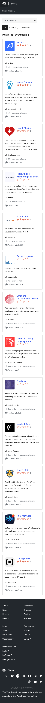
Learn (4, 626)
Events (27, 630)
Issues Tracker (24, 82)
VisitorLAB (22, 216)
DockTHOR (22, 470)
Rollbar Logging (25, 256)
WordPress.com (10, 646)
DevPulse (22, 381)
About (5, 605)
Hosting (5, 614)
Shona (11, 670)
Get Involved (29, 626)
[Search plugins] (35, 20)
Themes (27, 610)
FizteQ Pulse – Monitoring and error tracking (27, 175)
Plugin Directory (8, 11)
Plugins (27, 614)
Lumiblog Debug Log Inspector (25, 340)
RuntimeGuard (24, 516)
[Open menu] (41, 3)
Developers (7, 635)
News (4, 610)
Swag (27, 639)
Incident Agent (24, 424)
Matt (5, 651)
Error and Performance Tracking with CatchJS (28, 297)
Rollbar (20, 42)
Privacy (5, 618)
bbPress (7, 655)
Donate (28, 635)
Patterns (27, 618)
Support (5, 630)
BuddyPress (8, 659)
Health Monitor (24, 128)
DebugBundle (23, 558)
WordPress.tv (9, 639)
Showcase (28, 605)
